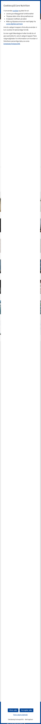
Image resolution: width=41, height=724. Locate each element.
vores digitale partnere (14, 24)
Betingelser (29, 719)
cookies (15, 11)
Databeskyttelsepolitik (11, 44)
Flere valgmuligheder (20, 715)
